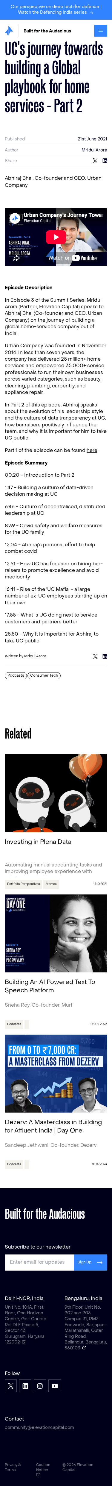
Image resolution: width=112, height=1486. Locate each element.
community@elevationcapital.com (39, 1428)
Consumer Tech (44, 676)
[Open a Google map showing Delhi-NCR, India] (24, 1341)
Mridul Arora (94, 150)
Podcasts (15, 676)
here (92, 450)
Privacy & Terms (13, 1467)
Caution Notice (43, 1467)
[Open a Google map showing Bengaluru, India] (84, 1347)
